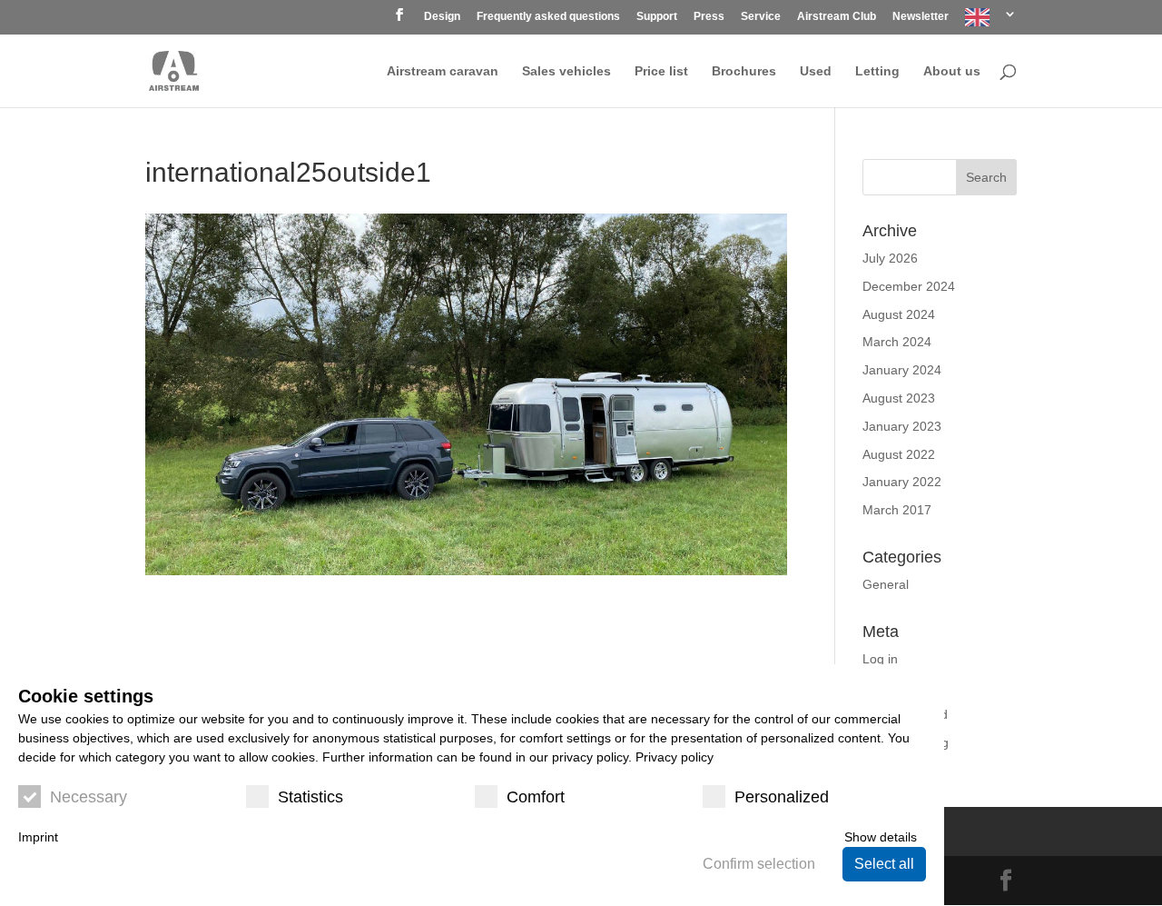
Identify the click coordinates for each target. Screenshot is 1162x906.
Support (656, 17)
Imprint (38, 837)
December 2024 (908, 286)
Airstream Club (836, 17)
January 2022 (901, 481)
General (885, 584)
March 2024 (896, 341)
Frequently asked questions (548, 17)
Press (709, 17)
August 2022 (898, 454)
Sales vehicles (566, 71)
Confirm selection (759, 863)
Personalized (781, 797)
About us (951, 71)
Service (761, 17)
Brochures (744, 71)
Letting (877, 71)
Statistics (310, 797)
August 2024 (898, 314)
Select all (884, 863)
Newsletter (920, 17)
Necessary (88, 797)
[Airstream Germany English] (991, 21)
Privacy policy (674, 757)
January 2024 (901, 370)
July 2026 (890, 258)
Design (442, 17)
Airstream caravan (442, 71)
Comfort (536, 797)
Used (816, 71)
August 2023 (898, 398)
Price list (661, 71)
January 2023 (901, 426)
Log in (880, 659)
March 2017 (896, 510)
